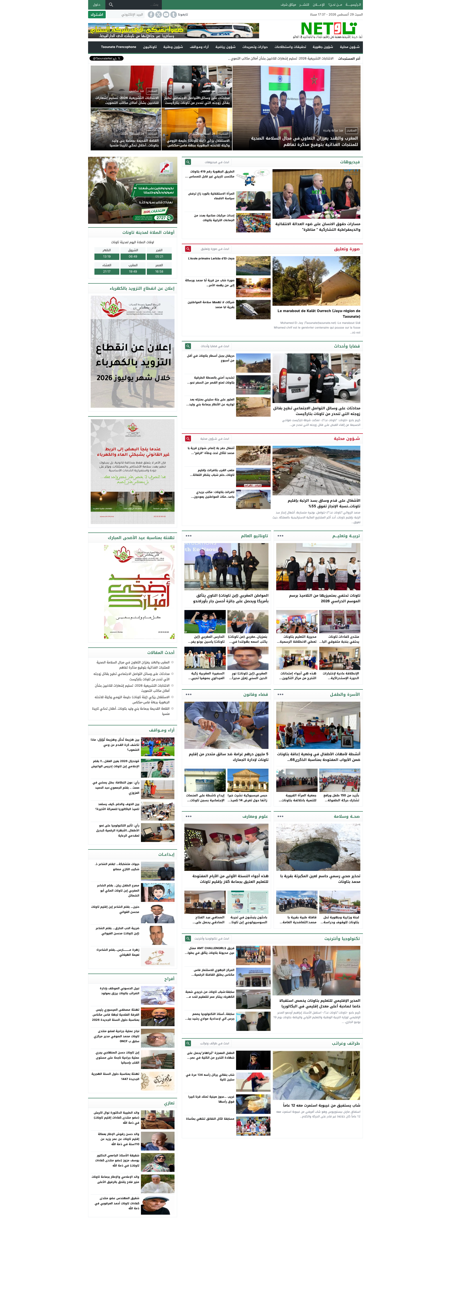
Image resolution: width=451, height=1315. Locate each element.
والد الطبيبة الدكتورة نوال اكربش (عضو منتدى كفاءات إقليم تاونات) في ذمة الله (116, 1117)
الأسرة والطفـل (345, 694)
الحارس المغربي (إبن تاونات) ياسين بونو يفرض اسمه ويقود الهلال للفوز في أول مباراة (206, 644)
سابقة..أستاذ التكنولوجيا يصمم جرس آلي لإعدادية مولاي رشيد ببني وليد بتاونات (209, 1018)
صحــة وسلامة (347, 816)
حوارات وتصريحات (255, 47)
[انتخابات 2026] (133, 190)
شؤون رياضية (225, 47)
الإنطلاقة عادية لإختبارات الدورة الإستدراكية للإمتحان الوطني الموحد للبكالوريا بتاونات (341, 680)
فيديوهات (350, 162)
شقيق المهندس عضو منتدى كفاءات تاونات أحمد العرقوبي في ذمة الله (117, 1203)
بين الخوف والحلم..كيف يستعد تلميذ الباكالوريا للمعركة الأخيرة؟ (117, 807)
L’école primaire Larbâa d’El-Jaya (211, 258)
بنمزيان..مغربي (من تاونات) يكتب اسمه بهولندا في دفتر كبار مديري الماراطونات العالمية (247, 644)
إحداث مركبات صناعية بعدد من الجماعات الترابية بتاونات (214, 218)
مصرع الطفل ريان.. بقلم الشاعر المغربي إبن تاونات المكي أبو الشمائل (118, 890)
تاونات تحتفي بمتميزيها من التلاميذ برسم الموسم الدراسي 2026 (324, 598)
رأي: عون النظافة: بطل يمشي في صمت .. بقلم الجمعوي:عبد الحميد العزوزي (116, 787)
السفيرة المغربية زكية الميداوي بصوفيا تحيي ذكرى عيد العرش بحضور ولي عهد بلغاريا (207, 680)
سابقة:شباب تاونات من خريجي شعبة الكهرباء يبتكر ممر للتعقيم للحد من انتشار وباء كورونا (209, 996)
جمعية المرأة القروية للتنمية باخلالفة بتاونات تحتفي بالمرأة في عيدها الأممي (298, 802)
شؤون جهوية (323, 47)
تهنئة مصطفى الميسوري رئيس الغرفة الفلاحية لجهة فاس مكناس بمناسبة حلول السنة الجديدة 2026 (115, 1014)
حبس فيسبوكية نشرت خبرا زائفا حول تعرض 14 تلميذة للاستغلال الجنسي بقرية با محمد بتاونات (247, 802)
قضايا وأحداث (347, 346)
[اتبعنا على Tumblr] (173, 14)
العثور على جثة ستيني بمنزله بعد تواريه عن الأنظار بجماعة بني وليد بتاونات (211, 404)
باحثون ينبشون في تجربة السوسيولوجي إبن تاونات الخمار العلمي (248, 922)
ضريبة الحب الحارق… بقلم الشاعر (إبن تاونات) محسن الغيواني (117, 931)
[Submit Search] (188, 162)
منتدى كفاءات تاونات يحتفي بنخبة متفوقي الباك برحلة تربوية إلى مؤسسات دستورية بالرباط (339, 644)
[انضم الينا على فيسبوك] (150, 14)
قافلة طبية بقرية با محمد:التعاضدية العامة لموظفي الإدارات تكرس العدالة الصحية (298, 924)
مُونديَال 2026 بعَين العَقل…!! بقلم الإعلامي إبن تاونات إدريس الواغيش (115, 764)
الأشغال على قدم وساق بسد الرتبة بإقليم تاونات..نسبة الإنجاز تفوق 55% (324, 503)
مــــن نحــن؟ (335, 5)
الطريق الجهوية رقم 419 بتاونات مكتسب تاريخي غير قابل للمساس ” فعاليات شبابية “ (210, 176)
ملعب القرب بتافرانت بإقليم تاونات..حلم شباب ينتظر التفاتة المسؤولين (213, 475)
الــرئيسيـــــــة (353, 5)
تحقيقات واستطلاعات (290, 47)
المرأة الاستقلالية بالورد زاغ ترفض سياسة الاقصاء (211, 196)
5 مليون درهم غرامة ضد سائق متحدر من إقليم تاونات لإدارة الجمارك (228, 757)
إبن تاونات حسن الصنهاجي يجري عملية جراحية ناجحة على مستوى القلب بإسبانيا (117, 1057)
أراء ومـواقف (199, 47)
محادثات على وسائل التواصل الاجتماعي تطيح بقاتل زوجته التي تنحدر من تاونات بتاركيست (316, 411)
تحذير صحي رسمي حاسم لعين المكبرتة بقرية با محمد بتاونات (320, 879)
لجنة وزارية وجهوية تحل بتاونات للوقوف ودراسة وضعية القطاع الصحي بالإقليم (341, 924)
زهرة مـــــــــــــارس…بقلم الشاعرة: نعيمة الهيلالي (117, 952)
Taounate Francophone (118, 47)
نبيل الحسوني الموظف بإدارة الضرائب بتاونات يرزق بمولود (119, 991)
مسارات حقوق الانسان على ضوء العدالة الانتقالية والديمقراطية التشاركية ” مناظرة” (317, 227)
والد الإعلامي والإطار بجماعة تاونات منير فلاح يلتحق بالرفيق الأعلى (115, 1179)
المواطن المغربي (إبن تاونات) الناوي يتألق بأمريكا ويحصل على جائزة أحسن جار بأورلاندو (230, 598)
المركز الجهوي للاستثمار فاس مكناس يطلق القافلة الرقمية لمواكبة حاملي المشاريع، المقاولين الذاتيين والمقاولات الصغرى (210, 977)
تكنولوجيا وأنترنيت (342, 938)
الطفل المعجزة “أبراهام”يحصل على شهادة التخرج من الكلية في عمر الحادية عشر (210, 1057)
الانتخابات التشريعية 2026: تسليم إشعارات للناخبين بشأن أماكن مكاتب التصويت (281, 58)
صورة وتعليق (347, 249)
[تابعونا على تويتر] (158, 14)
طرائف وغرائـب (346, 1043)
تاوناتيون (150, 47)
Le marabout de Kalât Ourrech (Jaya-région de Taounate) (319, 314)
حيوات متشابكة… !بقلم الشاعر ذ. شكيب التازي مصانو (117, 866)
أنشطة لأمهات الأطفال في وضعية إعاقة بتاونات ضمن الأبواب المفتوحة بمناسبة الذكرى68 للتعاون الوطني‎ (318, 760)
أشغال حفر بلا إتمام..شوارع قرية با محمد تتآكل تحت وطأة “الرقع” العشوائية (211, 453)
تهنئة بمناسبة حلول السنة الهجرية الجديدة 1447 (115, 1076)
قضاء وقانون (255, 694)
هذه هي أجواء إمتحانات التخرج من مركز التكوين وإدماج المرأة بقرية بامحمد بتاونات (296, 680)
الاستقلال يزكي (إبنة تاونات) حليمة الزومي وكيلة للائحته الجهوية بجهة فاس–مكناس (132, 699)
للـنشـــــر (304, 5)
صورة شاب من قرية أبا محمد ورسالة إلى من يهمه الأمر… (209, 283)
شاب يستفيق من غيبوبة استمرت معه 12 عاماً (321, 1105)
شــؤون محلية (350, 47)
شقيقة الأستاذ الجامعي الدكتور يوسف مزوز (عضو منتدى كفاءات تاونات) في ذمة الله (117, 1160)
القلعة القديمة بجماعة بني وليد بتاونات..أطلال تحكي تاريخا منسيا (131, 711)
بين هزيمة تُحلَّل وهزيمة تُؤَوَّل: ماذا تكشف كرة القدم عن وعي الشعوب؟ (115, 744)
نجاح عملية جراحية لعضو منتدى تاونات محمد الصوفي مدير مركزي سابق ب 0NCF (116, 1036)
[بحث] (111, 5)
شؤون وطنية (173, 47)
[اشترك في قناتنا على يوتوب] (165, 14)
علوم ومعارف (255, 816)
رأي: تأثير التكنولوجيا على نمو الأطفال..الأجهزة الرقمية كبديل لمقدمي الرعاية (117, 830)
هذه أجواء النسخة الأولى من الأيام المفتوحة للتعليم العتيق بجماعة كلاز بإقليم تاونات (230, 879)
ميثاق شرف (288, 5)
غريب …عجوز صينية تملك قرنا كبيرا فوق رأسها (211, 1099)
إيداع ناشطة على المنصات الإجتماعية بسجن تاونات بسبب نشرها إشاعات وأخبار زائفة (205, 802)
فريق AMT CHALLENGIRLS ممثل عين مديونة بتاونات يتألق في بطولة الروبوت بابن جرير (210, 953)
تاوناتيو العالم (254, 536)
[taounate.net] (311, 30)
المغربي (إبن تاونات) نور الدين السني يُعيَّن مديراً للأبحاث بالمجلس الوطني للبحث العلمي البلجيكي (249, 680)
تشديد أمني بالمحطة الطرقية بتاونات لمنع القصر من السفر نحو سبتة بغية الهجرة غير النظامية (212, 382)
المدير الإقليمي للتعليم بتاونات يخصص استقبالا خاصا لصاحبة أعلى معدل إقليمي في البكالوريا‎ (319, 1003)
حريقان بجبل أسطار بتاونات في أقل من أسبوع (210, 358)
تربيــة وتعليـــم (346, 536)
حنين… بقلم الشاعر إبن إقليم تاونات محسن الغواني (115, 909)
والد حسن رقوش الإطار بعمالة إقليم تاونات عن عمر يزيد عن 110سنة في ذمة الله (118, 1139)
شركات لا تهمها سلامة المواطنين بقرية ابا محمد (211, 304)
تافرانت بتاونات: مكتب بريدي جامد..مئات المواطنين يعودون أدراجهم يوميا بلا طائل (214, 496)
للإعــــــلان (319, 5)
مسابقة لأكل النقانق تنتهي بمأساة (210, 1118)
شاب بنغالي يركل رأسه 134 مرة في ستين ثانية (210, 1077)
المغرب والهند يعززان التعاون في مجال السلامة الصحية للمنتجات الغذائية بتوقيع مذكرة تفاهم (133, 664)
